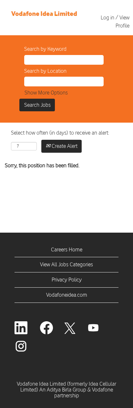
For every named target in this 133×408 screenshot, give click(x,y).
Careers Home (66, 249)
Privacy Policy (67, 279)
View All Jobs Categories (66, 264)
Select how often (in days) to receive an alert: (60, 132)
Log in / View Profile (115, 21)
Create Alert (63, 146)
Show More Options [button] (46, 92)
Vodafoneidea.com (66, 295)
